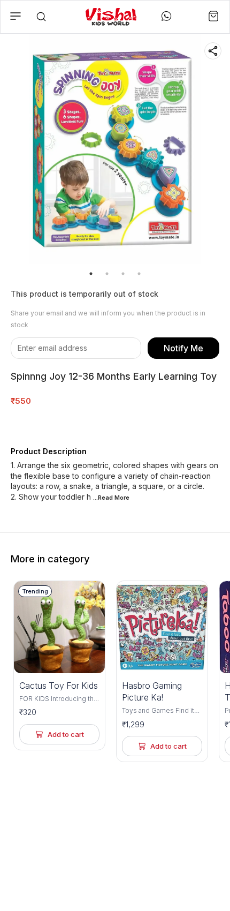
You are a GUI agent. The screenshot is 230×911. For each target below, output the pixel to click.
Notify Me (183, 348)
